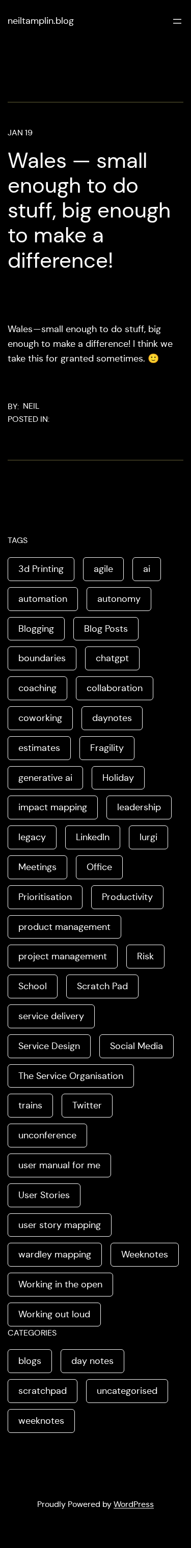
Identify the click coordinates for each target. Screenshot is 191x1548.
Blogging (36, 628)
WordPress (134, 1504)
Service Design (49, 1046)
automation (42, 598)
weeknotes (41, 1420)
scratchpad (42, 1390)
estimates (39, 747)
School (32, 986)
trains (30, 1105)
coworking (40, 718)
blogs (29, 1360)
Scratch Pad (102, 986)
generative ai (45, 777)
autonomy (119, 598)
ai (146, 568)
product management (64, 926)
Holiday (118, 777)
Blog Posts (106, 628)
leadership (139, 807)
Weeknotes (144, 1254)
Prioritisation (45, 897)
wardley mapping (54, 1254)
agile (103, 568)
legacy (32, 837)
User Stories (44, 1195)
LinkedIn (93, 837)
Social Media (136, 1046)
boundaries (42, 658)
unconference (47, 1135)
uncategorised (127, 1390)
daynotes (112, 718)
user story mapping (59, 1225)
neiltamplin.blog (41, 20)
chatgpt (112, 658)
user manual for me (59, 1165)
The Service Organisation (70, 1076)
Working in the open (60, 1284)
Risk (145, 956)
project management (62, 956)
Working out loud (54, 1314)
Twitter (87, 1105)
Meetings (37, 867)
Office (99, 867)
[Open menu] (177, 21)
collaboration (115, 688)
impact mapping (52, 807)
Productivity (127, 897)
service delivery (51, 1016)
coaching (37, 688)
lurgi (148, 837)
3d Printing (41, 568)
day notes (92, 1360)
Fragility (107, 747)
